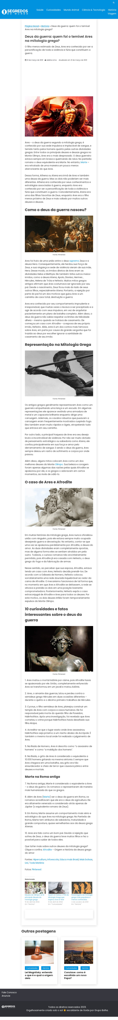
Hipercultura (39, 859)
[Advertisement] (59, 79)
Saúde (40, 9)
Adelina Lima (51, 60)
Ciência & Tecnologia (93, 9)
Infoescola (53, 859)
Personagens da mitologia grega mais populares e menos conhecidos (81, 897)
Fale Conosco (9, 992)
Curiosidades (53, 9)
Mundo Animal (71, 9)
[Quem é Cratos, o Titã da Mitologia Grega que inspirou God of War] (58, 888)
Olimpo (59, 464)
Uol (26, 862)
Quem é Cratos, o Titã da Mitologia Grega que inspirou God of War (58, 897)
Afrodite (47, 849)
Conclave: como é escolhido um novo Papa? (75, 975)
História (112, 9)
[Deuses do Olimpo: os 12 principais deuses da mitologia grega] (35, 888)
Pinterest (36, 869)
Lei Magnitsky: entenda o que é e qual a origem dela (39, 975)
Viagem (112, 13)
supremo (74, 260)
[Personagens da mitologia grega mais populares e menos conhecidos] (81, 888)
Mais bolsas (86, 859)
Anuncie (6, 995)
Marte (84, 162)
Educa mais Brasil (69, 859)
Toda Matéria (36, 862)
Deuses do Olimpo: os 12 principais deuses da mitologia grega (34, 897)
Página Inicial (32, 26)
